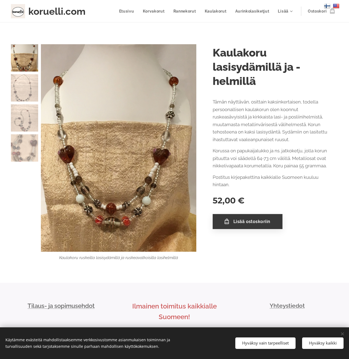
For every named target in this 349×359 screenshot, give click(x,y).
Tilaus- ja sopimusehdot (61, 305)
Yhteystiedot (287, 305)
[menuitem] (128, 11)
